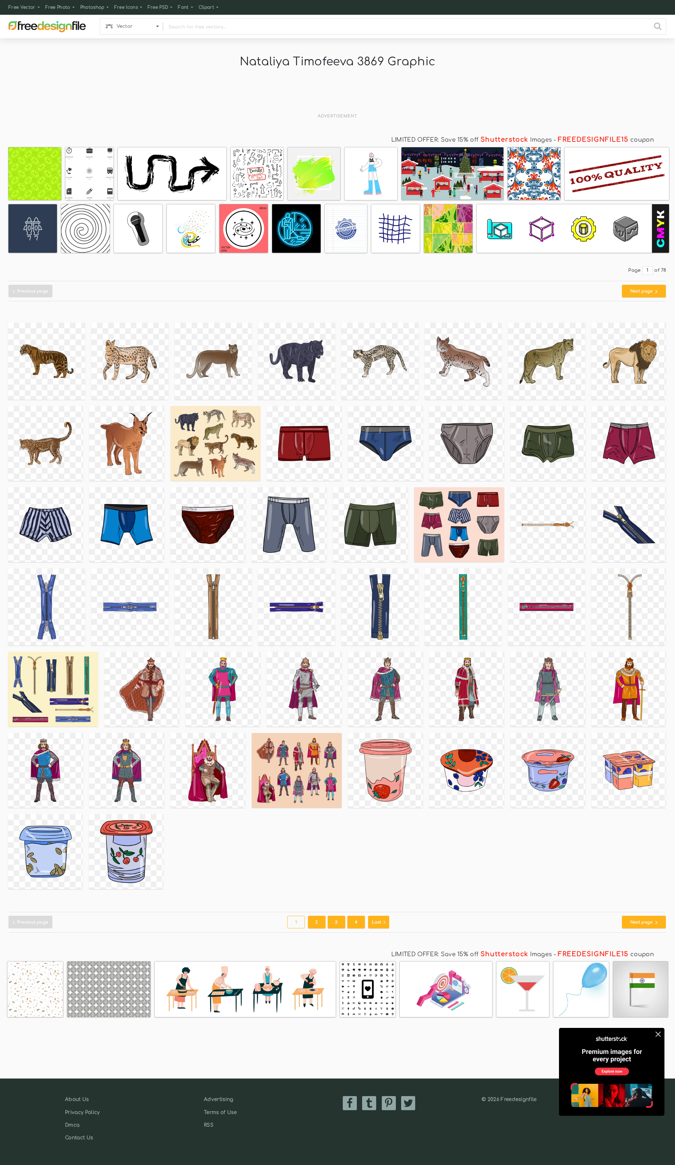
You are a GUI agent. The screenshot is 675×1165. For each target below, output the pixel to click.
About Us (77, 1099)
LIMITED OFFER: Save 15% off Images (471, 140)
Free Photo (57, 7)
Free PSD (158, 7)
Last (377, 922)
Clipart (206, 7)
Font (183, 7)
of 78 (660, 270)
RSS (208, 1125)
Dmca (72, 1125)
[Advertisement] (337, 93)
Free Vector (22, 7)
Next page (642, 291)
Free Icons (126, 7)
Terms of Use (220, 1112)
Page (634, 270)
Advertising (218, 1099)
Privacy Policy (82, 1112)
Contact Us (79, 1137)
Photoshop (92, 7)
